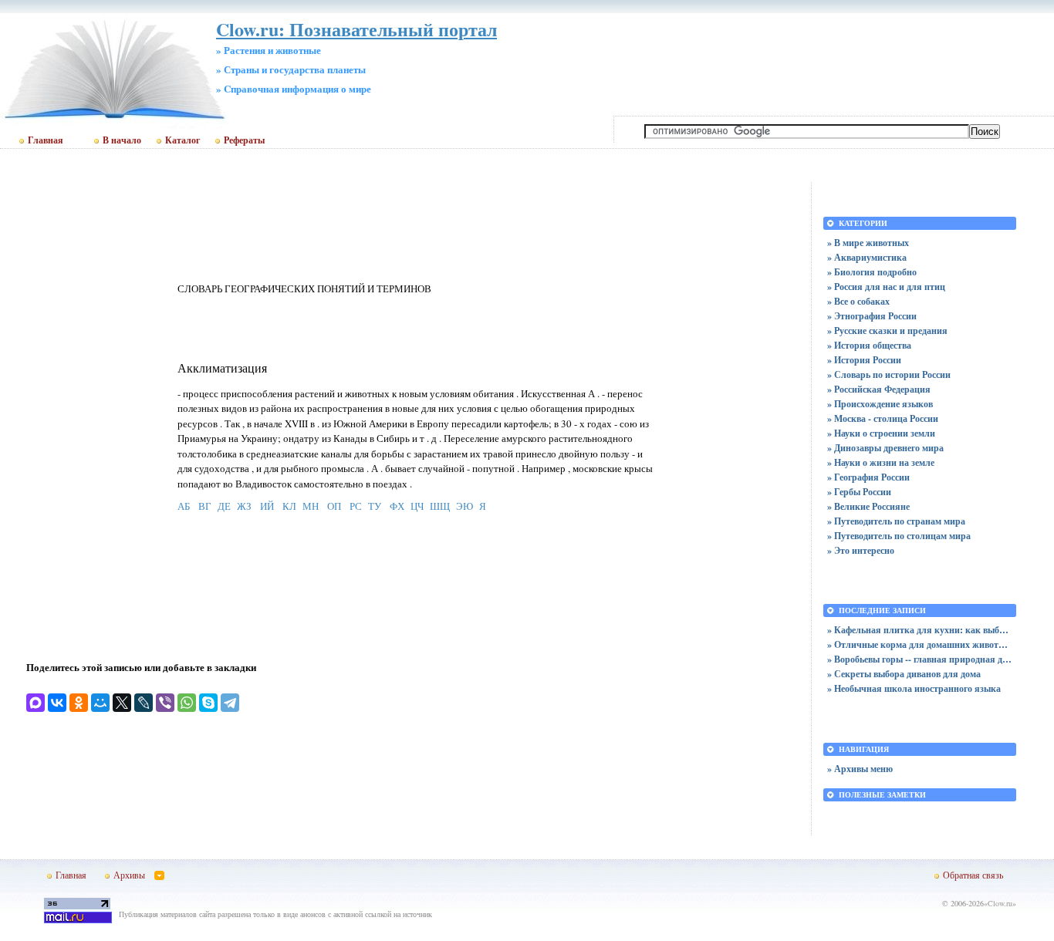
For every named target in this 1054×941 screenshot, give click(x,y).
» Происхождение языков (880, 403)
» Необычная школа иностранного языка (914, 688)
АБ (183, 506)
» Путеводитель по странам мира (896, 521)
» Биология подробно (872, 271)
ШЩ (440, 506)
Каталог (182, 140)
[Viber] (165, 702)
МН (310, 506)
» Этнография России (872, 315)
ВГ (204, 506)
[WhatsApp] (186, 702)
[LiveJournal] (143, 702)
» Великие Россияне (868, 506)
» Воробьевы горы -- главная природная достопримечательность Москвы (919, 659)
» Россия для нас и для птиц (886, 286)
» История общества (869, 345)
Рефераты (244, 140)
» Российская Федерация (879, 389)
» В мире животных (868, 242)
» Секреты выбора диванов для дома (904, 673)
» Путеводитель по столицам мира (899, 535)
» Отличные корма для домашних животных (919, 644)
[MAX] (35, 702)
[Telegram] (230, 702)
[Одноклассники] (78, 702)
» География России (868, 477)
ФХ (397, 506)
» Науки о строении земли (881, 433)
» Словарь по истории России (889, 374)
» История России (864, 359)
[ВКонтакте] (57, 702)
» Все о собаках (858, 301)
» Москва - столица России (882, 418)
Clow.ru (1000, 903)
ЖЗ (244, 506)
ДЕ (224, 506)
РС (356, 506)
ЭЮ (464, 506)
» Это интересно (860, 550)
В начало (122, 140)
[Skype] (208, 702)
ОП (334, 506)
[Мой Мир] (100, 702)
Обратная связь (973, 874)
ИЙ (267, 506)
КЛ (289, 506)
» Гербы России (859, 491)
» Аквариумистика (867, 257)
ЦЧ (417, 506)
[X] (122, 702)
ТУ (374, 506)
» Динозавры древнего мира (885, 447)
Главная (45, 140)
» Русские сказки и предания (887, 330)
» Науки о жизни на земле (880, 462)
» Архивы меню (860, 768)
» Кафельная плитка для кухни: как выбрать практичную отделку (919, 629)
